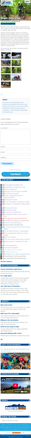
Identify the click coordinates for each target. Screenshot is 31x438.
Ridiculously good (11, 189)
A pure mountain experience (11, 269)
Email (3, 152)
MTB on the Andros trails (10, 327)
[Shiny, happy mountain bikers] (15, 369)
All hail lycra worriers (12, 193)
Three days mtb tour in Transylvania (16, 231)
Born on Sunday (10, 237)
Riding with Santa (11, 199)
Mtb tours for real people (10, 313)
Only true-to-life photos (15, 425)
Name (3, 147)
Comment (4, 128)
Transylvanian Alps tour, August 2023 (17, 220)
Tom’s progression (11, 245)
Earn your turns (6, 305)
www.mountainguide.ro (15, 411)
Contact (15, 174)
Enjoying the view (11, 208)
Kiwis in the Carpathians (13, 212)
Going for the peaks (11, 247)
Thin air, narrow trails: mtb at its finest (17, 239)
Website (3, 157)
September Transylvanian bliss (15, 187)
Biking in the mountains (9, 320)
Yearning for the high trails (14, 225)
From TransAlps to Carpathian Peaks (17, 202)
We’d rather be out (11, 252)
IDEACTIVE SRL (20, 435)
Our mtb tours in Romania (10, 286)
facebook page (13, 420)
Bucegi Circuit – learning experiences (17, 254)
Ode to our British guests (13, 222)
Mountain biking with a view (11, 333)
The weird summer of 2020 (13, 250)
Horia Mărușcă (19, 437)
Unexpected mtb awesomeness (15, 258)
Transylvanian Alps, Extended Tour (16, 218)
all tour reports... (7, 261)
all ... (2, 339)
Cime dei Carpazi (10, 210)
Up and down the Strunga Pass (15, 256)
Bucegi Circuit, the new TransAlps (16, 191)
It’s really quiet (6, 276)
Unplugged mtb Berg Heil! (14, 185)
